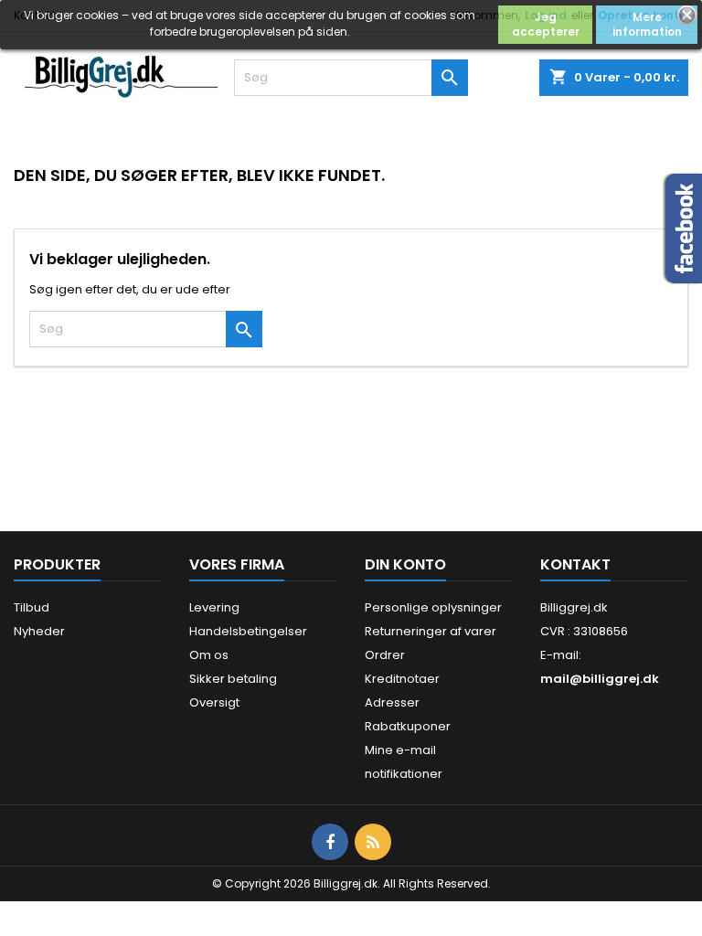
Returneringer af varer (430, 631)
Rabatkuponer (408, 726)
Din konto (405, 564)
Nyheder (39, 631)
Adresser (392, 702)
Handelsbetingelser (248, 631)
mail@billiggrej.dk (599, 678)
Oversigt (214, 702)
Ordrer (385, 655)
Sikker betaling (233, 678)
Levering (214, 607)
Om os (209, 655)
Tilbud (31, 607)
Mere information (647, 24)
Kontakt (575, 564)
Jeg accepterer (546, 24)
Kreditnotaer (402, 678)
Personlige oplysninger (433, 607)
